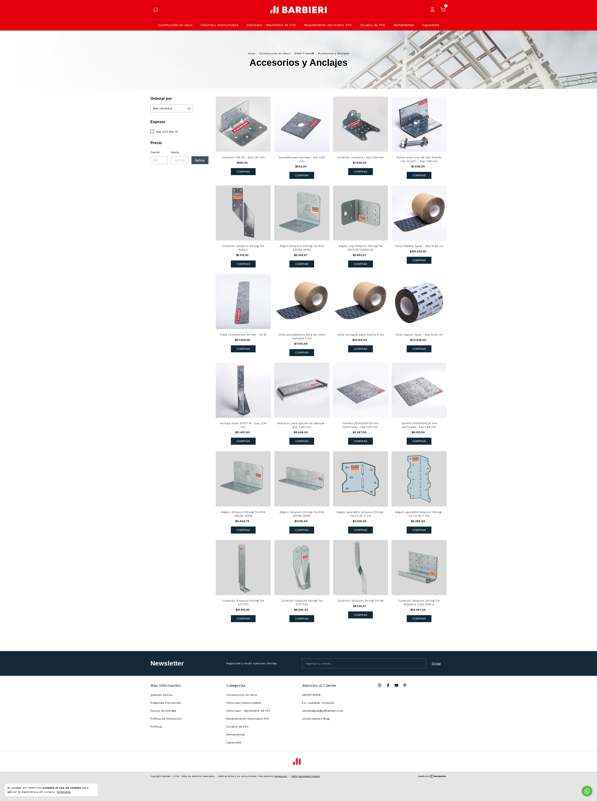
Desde (155, 152)
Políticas (156, 726)
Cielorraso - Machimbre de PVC (271, 25)
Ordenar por (161, 99)
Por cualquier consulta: (318, 702)
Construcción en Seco (175, 25)
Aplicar (200, 160)
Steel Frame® (304, 53)
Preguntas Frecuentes (165, 702)
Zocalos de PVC (372, 25)
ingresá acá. (280, 776)
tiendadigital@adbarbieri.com (322, 710)
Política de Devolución (166, 718)
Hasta (175, 152)
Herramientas (403, 25)
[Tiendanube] (432, 777)
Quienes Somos (161, 695)
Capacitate (430, 25)
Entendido (64, 792)
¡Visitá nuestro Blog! (316, 718)
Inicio (251, 53)
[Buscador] (155, 10)
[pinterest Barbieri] (405, 685)
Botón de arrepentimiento (306, 776)
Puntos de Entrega (163, 710)
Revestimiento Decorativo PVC (328, 25)
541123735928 (311, 695)
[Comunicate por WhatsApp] (587, 791)
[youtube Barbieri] (396, 685)
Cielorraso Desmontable (219, 25)
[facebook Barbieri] (388, 685)
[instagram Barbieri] (380, 685)
